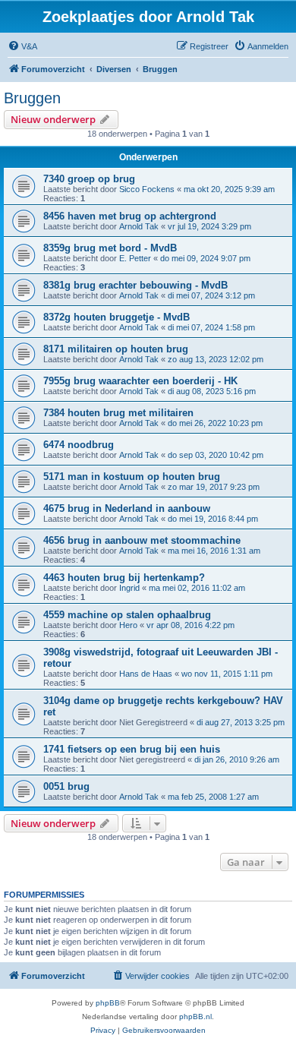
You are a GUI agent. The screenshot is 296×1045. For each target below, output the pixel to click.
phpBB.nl (195, 1016)
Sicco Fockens (147, 189)
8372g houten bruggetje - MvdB (116, 317)
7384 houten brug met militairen (118, 412)
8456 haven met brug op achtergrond (129, 216)
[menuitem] (22, 46)
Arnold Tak (139, 226)
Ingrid (129, 587)
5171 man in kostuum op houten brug (131, 476)
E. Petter (135, 258)
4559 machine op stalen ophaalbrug (127, 614)
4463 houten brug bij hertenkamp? (124, 577)
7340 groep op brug (89, 179)
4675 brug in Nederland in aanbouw (126, 508)
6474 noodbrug (78, 444)
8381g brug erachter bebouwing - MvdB (135, 285)
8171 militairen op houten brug (115, 349)
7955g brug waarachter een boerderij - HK (140, 381)
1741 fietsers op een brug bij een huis (131, 749)
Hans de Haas (145, 673)
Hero (128, 625)
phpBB (108, 1003)
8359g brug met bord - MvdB (110, 248)
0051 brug (66, 786)
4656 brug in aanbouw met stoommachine (142, 540)
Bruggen (32, 98)
